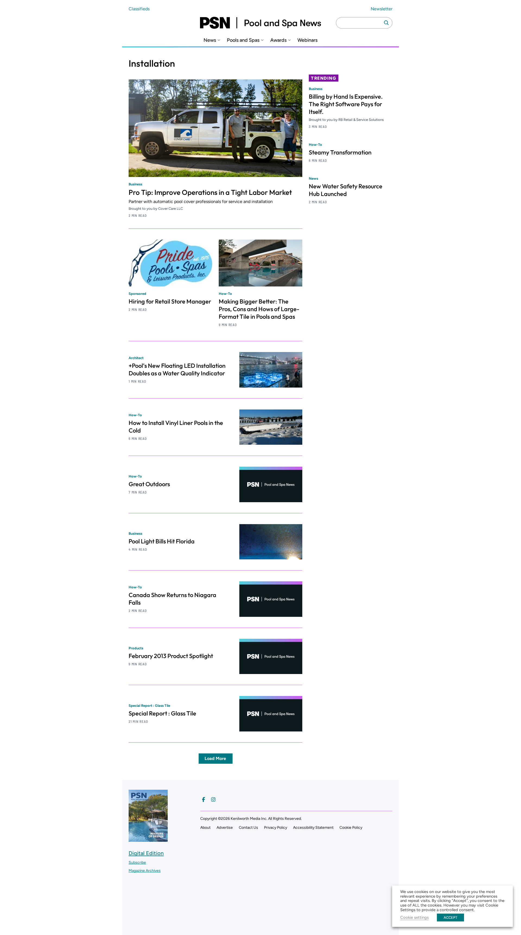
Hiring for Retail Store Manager (170, 301)
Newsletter (381, 8)
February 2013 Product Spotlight (171, 656)
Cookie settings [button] (414, 917)
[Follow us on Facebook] (203, 799)
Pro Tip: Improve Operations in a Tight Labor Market (210, 192)
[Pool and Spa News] (260, 23)
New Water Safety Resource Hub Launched (345, 190)
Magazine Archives (145, 870)
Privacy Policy (275, 827)
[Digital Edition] (148, 839)
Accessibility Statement (313, 827)
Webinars (307, 40)
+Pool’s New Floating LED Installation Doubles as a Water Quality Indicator (177, 369)
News (210, 40)
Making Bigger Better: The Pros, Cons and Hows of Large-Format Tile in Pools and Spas (259, 309)
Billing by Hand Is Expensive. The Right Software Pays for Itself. (346, 104)
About (205, 827)
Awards (278, 40)
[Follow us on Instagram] (213, 799)
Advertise (225, 827)
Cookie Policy (350, 827)
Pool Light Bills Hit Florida (162, 541)
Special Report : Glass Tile (162, 713)
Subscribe (137, 862)
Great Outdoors (149, 484)
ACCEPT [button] (450, 917)
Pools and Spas (243, 40)
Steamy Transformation (340, 152)
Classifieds (139, 8)
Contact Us (248, 827)
